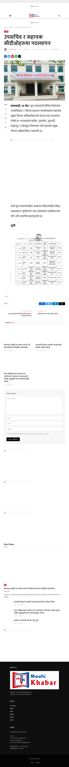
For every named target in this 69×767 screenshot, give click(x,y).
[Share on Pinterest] (12, 56)
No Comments (55, 49)
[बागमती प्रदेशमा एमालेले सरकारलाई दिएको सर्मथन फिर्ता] (50, 333)
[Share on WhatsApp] (16, 56)
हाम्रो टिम (12, 714)
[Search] (59, 16)
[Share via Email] (19, 56)
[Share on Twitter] (9, 56)
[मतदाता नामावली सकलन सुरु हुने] (8, 622)
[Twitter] (5, 113)
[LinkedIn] (5, 118)
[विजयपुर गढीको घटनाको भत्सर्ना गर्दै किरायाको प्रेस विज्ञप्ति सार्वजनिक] (18, 333)
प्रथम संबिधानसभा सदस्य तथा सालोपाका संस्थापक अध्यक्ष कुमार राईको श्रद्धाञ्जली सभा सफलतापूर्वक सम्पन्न (16, 377)
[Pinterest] (5, 122)
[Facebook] (5, 109)
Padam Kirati (13, 49)
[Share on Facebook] (5, 56)
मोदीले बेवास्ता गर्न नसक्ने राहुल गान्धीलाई (48, 314)
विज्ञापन (11, 709)
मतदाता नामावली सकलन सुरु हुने (26, 620)
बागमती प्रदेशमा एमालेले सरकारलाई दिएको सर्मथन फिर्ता (48, 346)
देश (5, 585)
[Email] (5, 127)
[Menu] (10, 16)
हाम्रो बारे (12, 717)
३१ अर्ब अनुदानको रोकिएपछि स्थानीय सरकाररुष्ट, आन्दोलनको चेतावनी (19, 315)
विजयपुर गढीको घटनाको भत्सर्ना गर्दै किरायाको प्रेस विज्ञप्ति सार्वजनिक (17, 346)
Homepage (13, 706)
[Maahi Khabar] (34, 16)
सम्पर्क (11, 711)
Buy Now (38, 762)
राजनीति (6, 31)
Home (32, 762)
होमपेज (11, 720)
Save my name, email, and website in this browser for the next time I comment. (28, 434)
